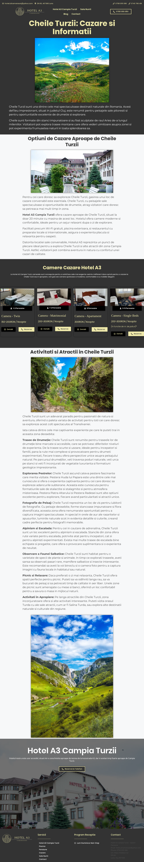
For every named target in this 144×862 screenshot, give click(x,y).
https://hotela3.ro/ (121, 853)
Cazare (42, 853)
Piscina (42, 846)
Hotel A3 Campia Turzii (65, 9)
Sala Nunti (85, 9)
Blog (66, 14)
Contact (76, 14)
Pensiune (43, 849)
